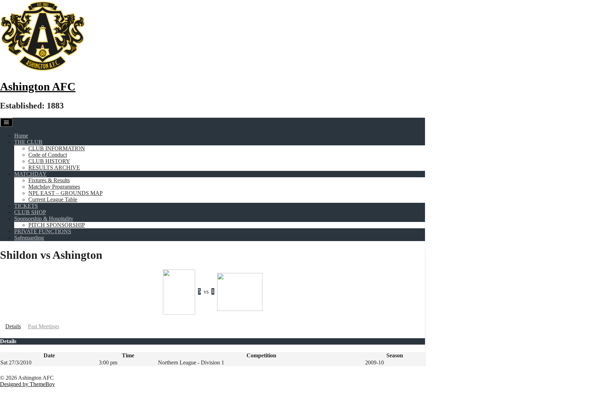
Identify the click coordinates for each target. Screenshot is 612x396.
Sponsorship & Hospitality (43, 219)
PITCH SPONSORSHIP (56, 225)
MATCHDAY (30, 174)
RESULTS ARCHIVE (54, 167)
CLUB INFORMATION (56, 148)
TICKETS (26, 206)
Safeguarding (29, 238)
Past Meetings (43, 326)
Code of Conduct (47, 155)
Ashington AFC (37, 86)
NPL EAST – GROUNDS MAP (65, 193)
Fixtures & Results (49, 180)
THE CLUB (28, 142)
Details (13, 326)
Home (21, 136)
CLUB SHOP (30, 212)
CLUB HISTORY (49, 161)
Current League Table (52, 199)
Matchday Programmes (54, 187)
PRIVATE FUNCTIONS (42, 231)
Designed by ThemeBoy (27, 384)
